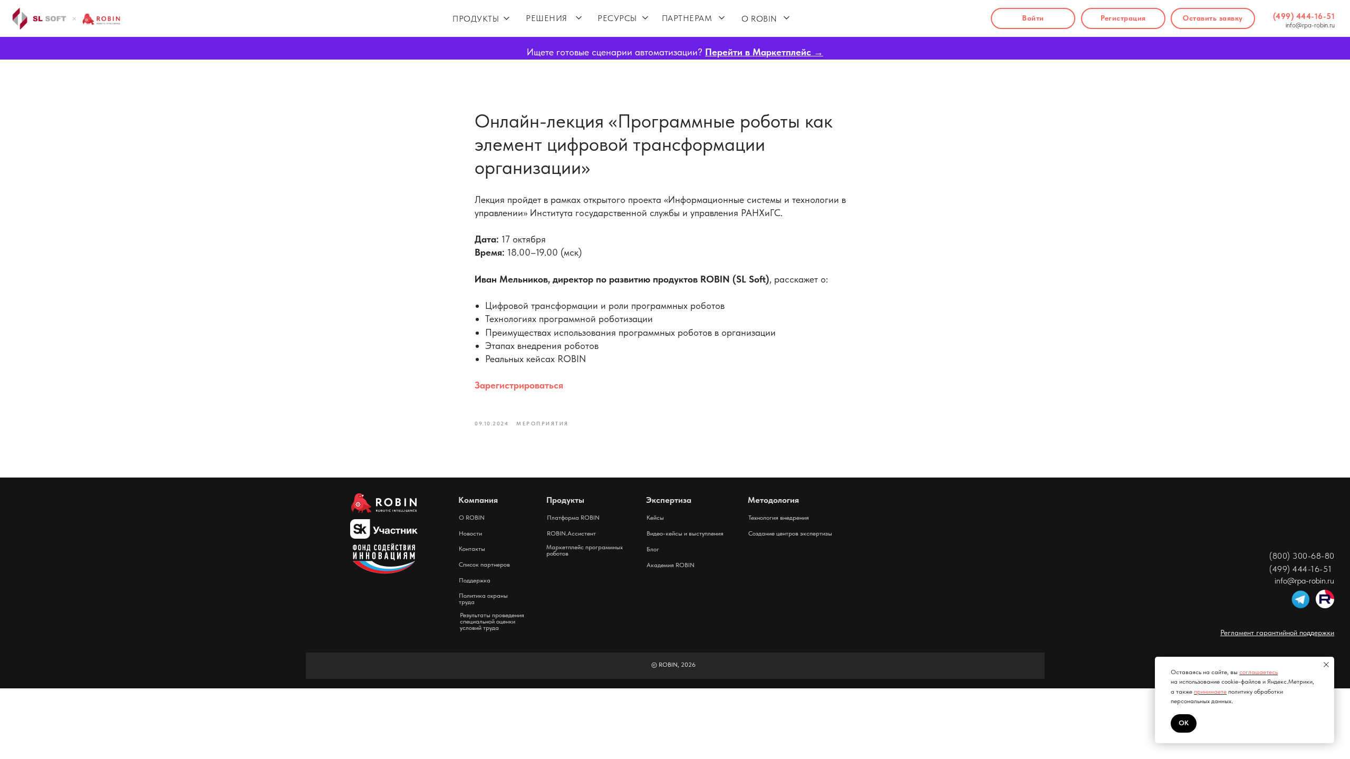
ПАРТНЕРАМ (687, 18)
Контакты (472, 548)
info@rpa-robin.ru (1310, 25)
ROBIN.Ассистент (571, 533)
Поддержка (474, 580)
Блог (653, 549)
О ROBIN (759, 19)
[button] (1213, 18)
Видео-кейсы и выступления (685, 533)
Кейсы (655, 517)
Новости (470, 533)
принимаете (1210, 691)
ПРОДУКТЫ (475, 19)
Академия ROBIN (671, 565)
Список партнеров (484, 564)
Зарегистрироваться (519, 385)
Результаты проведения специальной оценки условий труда (492, 621)
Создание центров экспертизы (790, 533)
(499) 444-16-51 (1304, 16)
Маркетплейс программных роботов (584, 550)
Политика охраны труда (483, 599)
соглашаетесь (1258, 672)
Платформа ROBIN (573, 517)
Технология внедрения (778, 517)
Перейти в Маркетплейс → (764, 51)
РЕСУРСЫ (617, 18)
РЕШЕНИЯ (546, 18)
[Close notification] (1326, 664)
